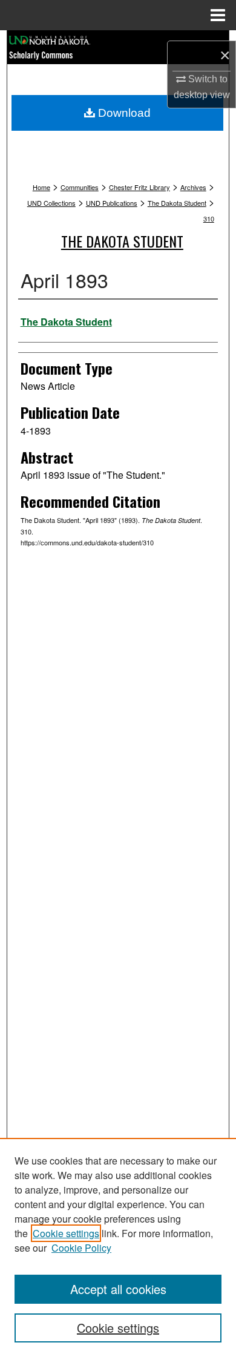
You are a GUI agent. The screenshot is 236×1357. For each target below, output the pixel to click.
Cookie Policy (81, 1248)
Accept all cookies (118, 1289)
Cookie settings (66, 1233)
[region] (118, 1247)
